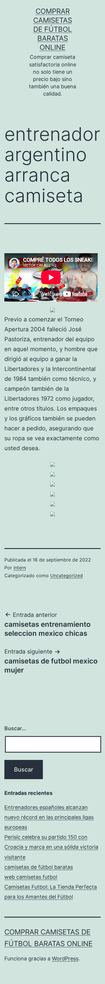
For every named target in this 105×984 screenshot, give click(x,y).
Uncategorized (66, 575)
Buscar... (15, 728)
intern (19, 568)
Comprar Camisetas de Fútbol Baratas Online (52, 29)
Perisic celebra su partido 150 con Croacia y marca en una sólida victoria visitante (51, 847)
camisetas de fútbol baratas (38, 867)
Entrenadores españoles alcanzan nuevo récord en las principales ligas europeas (49, 817)
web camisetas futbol (30, 877)
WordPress (65, 958)
